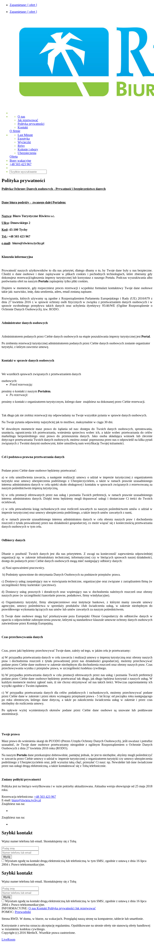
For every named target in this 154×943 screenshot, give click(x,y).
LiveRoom (8, 939)
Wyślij (6, 856)
